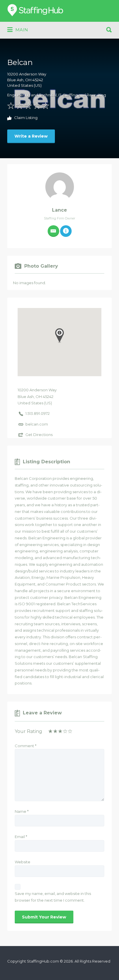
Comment (25, 745)
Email (21, 836)
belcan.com (36, 424)
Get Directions (39, 434)
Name (22, 811)
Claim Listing (25, 118)
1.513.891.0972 (37, 413)
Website (22, 862)
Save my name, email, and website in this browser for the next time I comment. (53, 896)
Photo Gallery (41, 266)
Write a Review (31, 136)
